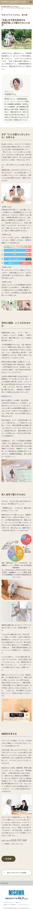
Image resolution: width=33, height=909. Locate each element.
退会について (19, 902)
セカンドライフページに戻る (16, 873)
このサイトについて (8, 902)
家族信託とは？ (6, 396)
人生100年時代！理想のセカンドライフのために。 (10, 6)
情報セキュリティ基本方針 (10, 904)
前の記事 (8, 859)
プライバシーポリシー (24, 904)
